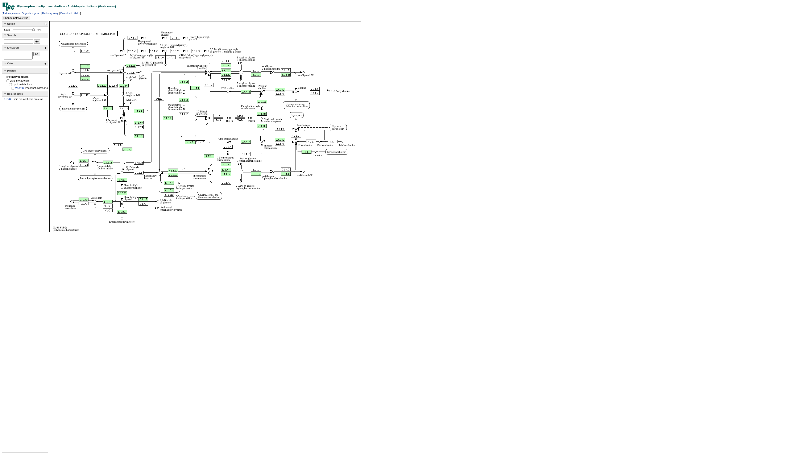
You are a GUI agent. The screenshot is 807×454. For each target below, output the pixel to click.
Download (66, 13)
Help (76, 13)
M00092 (19, 88)
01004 (7, 99)
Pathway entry (50, 13)
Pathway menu (11, 13)
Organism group (31, 13)
